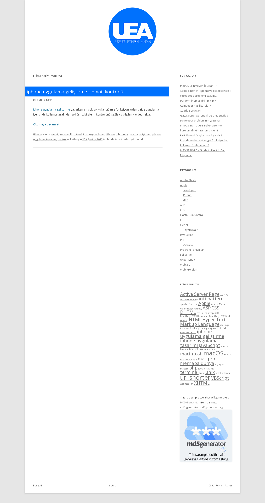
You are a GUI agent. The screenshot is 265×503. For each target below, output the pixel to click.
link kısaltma (187, 349)
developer (189, 190)
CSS (182, 210)
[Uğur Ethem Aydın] (132, 57)
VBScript (220, 378)
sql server (186, 254)
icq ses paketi (211, 328)
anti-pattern (210, 299)
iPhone (37, 134)
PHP (182, 240)
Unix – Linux (187, 259)
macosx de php (188, 359)
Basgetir (38, 485)
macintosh (191, 354)
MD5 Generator (190, 402)
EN (181, 220)
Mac (185, 200)
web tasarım (186, 383)
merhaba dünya (197, 363)
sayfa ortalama (206, 368)
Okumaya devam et (48, 124)
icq (222, 325)
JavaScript (186, 235)
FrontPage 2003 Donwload (194, 316)
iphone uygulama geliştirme (51, 109)
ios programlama (94, 134)
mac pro (206, 359)
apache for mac (189, 304)
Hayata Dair (190, 230)
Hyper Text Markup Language (203, 321)
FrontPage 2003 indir (220, 316)
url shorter (195, 377)
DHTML (188, 312)
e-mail (54, 134)
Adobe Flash (188, 180)
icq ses (199, 328)
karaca (224, 346)
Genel (184, 225)
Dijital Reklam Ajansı (220, 485)
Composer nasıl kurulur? (195, 105)
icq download (187, 328)
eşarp (200, 313)
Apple (183, 185)
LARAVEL (188, 245)
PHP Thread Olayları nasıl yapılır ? (201, 135)
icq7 (226, 325)
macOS (213, 353)
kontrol (62, 139)
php (193, 368)
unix (210, 372)
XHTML (202, 383)
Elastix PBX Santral (192, 215)
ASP (182, 205)
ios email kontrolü (71, 134)
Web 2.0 (185, 264)
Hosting (184, 320)
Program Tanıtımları (192, 250)
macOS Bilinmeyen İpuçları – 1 (199, 86)
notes (112, 485)
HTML (195, 319)
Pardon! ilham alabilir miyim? (198, 100)
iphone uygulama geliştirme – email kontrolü (75, 91)
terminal (189, 372)
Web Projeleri (188, 269)
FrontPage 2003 (212, 313)
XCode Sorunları (190, 110)
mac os (228, 354)
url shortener (223, 373)
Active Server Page (199, 294)
